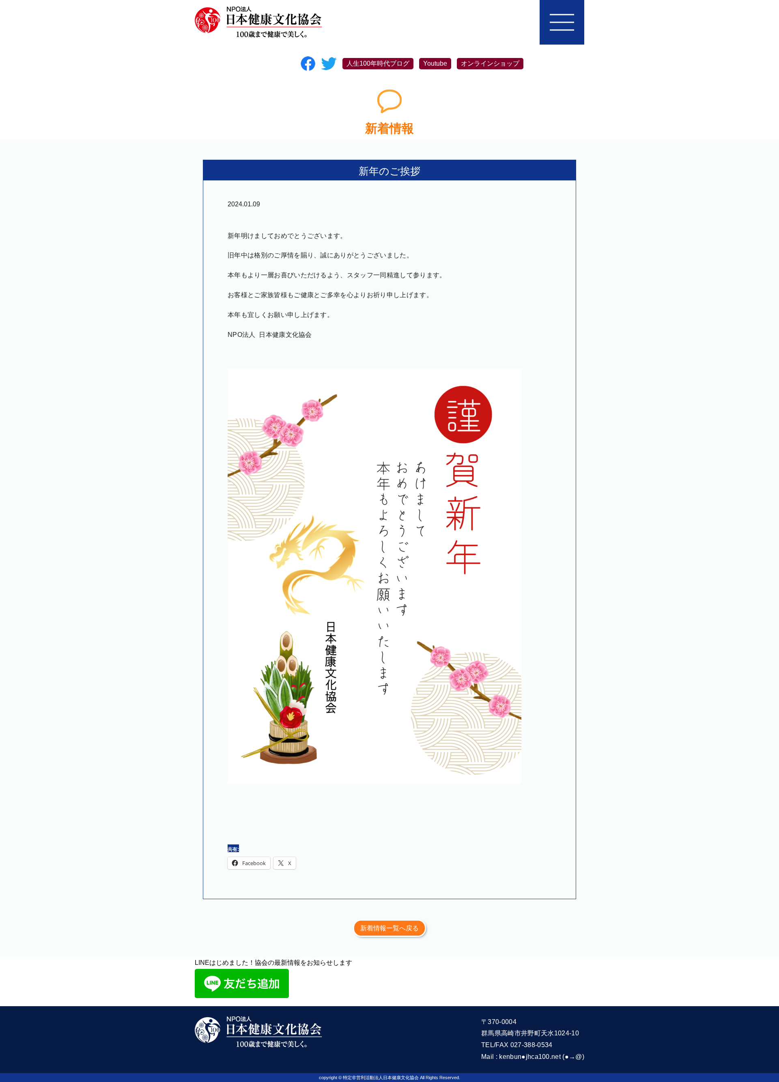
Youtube (435, 63)
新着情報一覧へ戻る (389, 928)
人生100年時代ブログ (377, 63)
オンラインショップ (490, 63)
